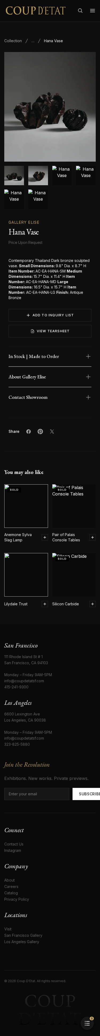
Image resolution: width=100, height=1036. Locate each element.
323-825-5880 (17, 744)
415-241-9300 (16, 687)
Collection (13, 40)
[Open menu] (92, 10)
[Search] (80, 10)
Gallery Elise (24, 222)
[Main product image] (14, 175)
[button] (50, 107)
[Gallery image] (38, 175)
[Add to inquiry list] (45, 537)
